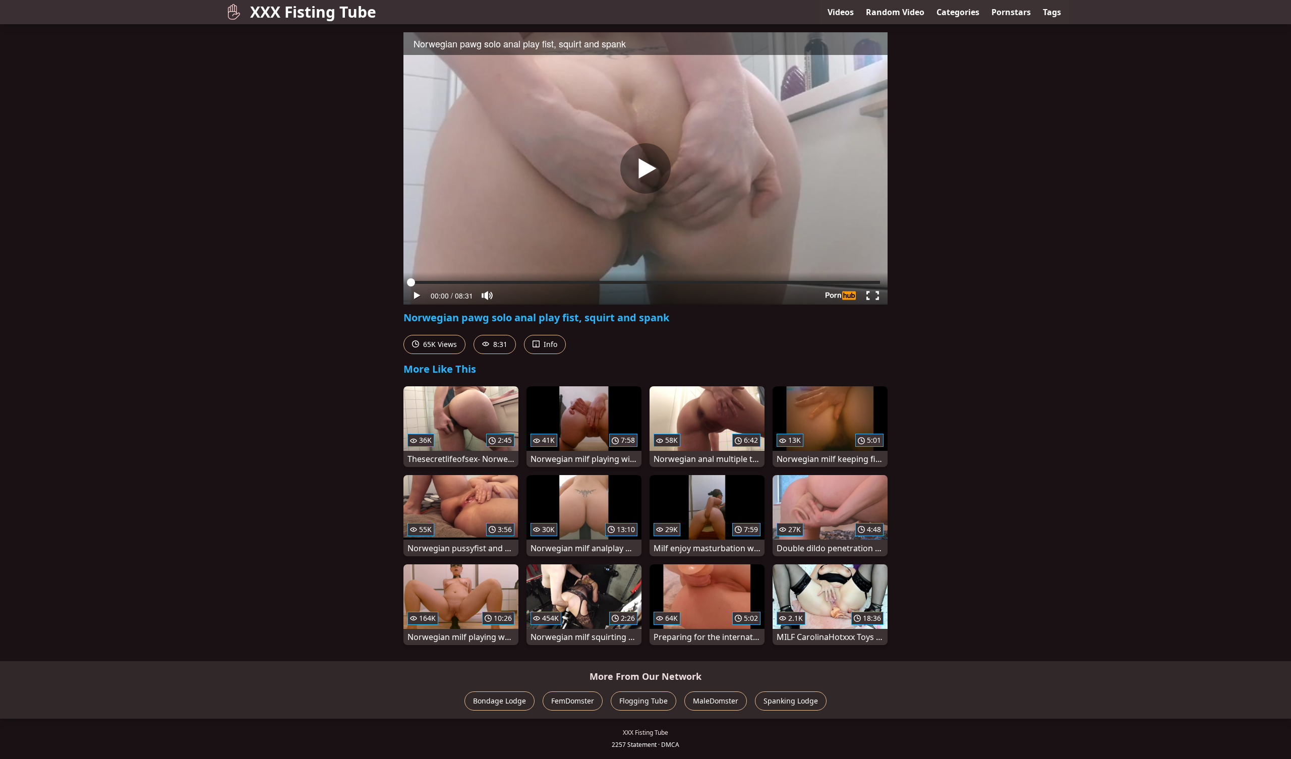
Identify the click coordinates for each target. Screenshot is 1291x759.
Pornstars (1011, 12)
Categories (957, 12)
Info (549, 344)
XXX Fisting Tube (313, 12)
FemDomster (572, 701)
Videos (841, 12)
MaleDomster (715, 701)
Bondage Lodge (499, 701)
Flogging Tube (643, 701)
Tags (1052, 12)
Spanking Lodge (791, 701)
